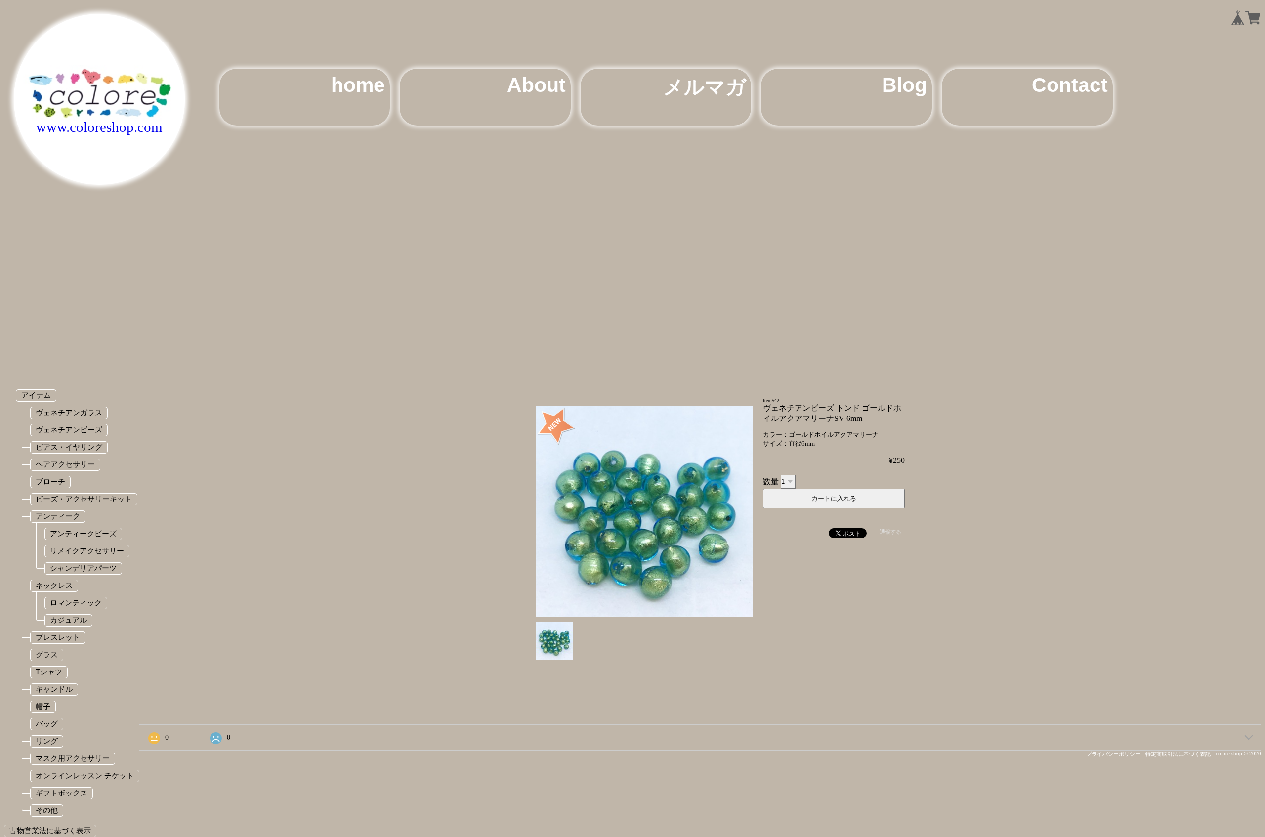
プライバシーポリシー (1113, 754)
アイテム (36, 395)
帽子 (43, 706)
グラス (47, 654)
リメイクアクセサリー (87, 550)
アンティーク (58, 516)
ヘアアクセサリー (65, 464)
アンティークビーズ (83, 533)
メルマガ (704, 87)
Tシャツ (49, 672)
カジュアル (68, 620)
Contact (1070, 85)
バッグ (47, 723)
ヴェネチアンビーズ (69, 429)
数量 (771, 481)
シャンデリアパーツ (83, 568)
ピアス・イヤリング (69, 447)
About (536, 85)
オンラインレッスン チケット (85, 775)
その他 (47, 810)
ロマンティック (76, 602)
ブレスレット (58, 637)
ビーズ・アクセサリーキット (84, 499)
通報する (890, 532)
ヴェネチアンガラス (69, 412)
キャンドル (54, 689)
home (358, 85)
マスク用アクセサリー (73, 758)
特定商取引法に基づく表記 (1178, 754)
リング (47, 741)
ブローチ (50, 481)
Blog (904, 85)
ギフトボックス (61, 793)
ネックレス (54, 585)
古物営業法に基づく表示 (50, 830)
